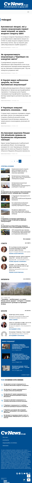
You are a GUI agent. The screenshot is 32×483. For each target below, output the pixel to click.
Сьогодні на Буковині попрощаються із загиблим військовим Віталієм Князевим (15, 400)
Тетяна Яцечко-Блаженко (17, 261)
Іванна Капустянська (16, 253)
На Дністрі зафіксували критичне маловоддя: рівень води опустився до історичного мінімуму (21, 211)
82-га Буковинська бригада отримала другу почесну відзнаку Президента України (21, 204)
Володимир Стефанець (16, 335)
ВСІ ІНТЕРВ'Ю (27, 279)
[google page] (17, 473)
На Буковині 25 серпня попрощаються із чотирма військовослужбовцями (15, 390)
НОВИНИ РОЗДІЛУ (25, 374)
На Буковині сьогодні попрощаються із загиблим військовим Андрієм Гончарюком (16, 384)
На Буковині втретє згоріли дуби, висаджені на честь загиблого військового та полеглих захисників (20, 171)
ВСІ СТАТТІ (28, 243)
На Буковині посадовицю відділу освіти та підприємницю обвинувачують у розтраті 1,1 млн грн (21, 185)
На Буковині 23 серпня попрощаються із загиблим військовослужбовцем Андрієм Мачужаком (15, 395)
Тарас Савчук (13, 319)
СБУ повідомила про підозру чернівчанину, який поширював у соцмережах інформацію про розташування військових (21, 232)
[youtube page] (24, 473)
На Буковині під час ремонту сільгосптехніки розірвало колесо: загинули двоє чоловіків (16, 192)
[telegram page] (27, 473)
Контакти (6, 440)
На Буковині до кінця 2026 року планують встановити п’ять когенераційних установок (15, 226)
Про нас (5, 437)
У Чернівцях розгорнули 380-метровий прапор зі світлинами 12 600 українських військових (15, 411)
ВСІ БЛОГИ (28, 310)
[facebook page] (19, 473)
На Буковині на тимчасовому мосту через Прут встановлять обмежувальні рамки (21, 177)
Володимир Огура (15, 329)
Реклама (5, 445)
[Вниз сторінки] (28, 479)
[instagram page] (29, 473)
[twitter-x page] (22, 473)
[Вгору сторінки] (28, 475)
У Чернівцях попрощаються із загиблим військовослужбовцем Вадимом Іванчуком (21, 198)
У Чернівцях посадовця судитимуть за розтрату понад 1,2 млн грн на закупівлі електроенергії (13, 220)
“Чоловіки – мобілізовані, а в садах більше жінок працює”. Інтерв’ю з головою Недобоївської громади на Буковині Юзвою (16, 302)
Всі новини (27, 239)
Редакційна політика (10, 443)
